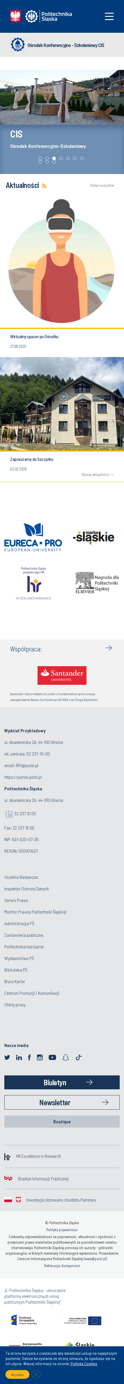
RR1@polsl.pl (27, 765)
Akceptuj (17, 1374)
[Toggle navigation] (109, 16)
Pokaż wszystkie (102, 185)
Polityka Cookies (83, 1363)
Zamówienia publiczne (23, 935)
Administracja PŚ (19, 923)
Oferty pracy (14, 1004)
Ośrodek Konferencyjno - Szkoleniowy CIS (65, 45)
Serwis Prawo (16, 900)
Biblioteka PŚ (15, 969)
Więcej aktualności (96, 474)
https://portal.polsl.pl (23, 777)
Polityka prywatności (62, 1229)
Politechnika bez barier (24, 946)
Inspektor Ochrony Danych (26, 888)
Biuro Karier (14, 981)
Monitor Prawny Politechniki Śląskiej (35, 911)
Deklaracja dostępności (62, 1265)
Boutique (62, 1121)
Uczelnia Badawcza (21, 877)
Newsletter (54, 1102)
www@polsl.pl (95, 1258)
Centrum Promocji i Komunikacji (32, 993)
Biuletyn (55, 1082)
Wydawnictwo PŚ (19, 958)
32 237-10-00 (38, 753)
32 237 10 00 (25, 813)
